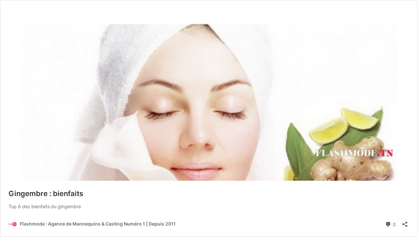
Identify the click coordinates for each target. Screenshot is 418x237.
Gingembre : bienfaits (45, 193)
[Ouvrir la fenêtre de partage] (405, 222)
